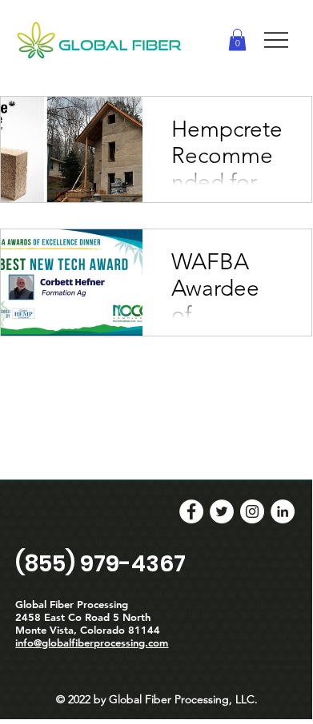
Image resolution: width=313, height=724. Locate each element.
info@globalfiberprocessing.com (91, 642)
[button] (237, 39)
